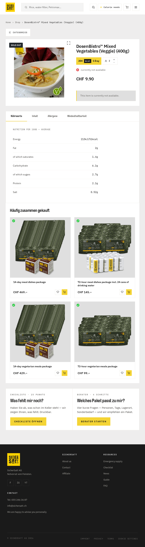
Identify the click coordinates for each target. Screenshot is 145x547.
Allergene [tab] (52, 116)
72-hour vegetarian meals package (97, 366)
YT (26, 482)
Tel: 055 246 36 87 (17, 499)
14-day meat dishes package (29, 282)
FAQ (105, 485)
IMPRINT (85, 538)
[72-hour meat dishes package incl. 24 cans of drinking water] (104, 247)
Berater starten (93, 421)
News (106, 473)
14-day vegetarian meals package (32, 366)
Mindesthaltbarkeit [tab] (77, 116)
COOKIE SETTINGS (128, 538)
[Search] (93, 7)
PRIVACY (98, 538)
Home (8, 22)
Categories (20, 32)
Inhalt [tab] (35, 116)
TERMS (110, 538)
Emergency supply (112, 461)
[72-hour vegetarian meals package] (104, 332)
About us (66, 461)
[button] (64, 292)
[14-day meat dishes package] (40, 247)
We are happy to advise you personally (27, 511)
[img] (13, 220)
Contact (66, 467)
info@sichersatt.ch (17, 505)
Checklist (108, 467)
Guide (106, 479)
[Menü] (135, 7)
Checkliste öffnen (28, 421)
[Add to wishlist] (58, 292)
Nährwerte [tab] (16, 116)
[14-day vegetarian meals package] (40, 332)
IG (18, 482)
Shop (17, 22)
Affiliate (66, 473)
